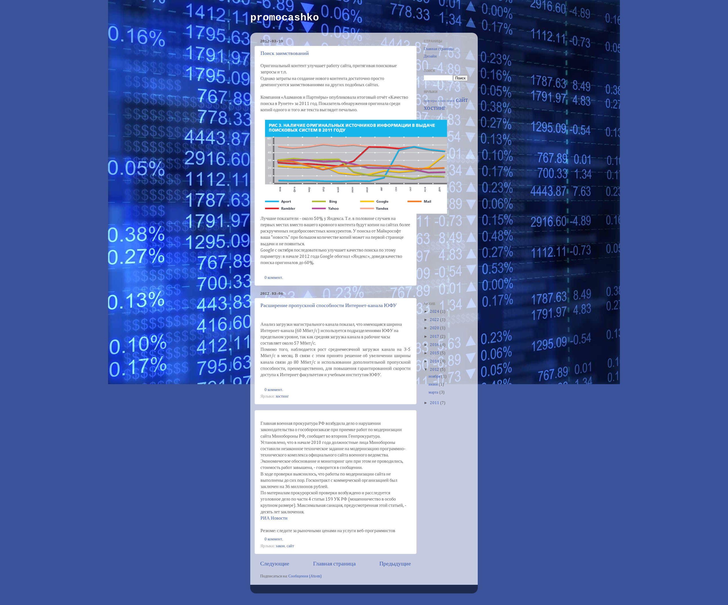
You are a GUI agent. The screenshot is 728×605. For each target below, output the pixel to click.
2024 (435, 312)
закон (280, 546)
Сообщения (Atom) (305, 576)
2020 (435, 328)
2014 (435, 361)
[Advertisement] (446, 205)
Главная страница (334, 564)
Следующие (274, 564)
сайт (290, 546)
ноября (435, 376)
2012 (435, 370)
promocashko (284, 18)
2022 (435, 320)
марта (434, 392)
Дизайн (430, 56)
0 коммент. (273, 278)
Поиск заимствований (284, 53)
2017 (435, 337)
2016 (435, 345)
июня (434, 384)
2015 (435, 353)
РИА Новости (274, 518)
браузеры (430, 101)
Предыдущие (395, 564)
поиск (450, 101)
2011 (435, 403)
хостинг (282, 396)
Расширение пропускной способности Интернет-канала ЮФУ (328, 305)
